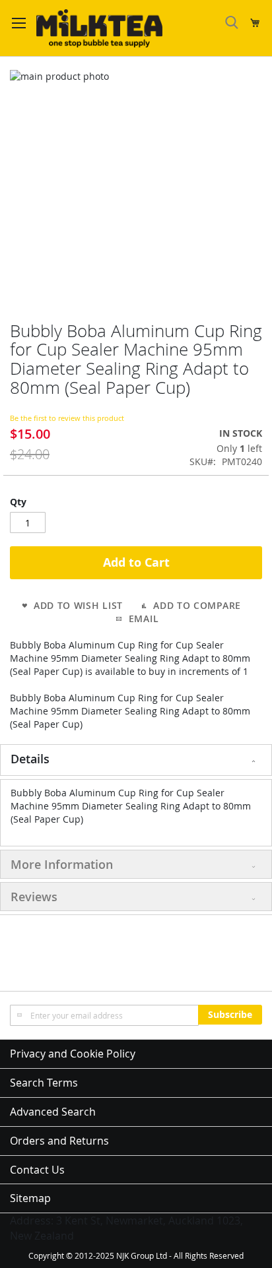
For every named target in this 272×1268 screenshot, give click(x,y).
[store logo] (99, 28)
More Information (62, 864)
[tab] (136, 760)
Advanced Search (53, 1111)
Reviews (34, 896)
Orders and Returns (59, 1140)
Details (30, 759)
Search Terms (44, 1082)
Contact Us (37, 1169)
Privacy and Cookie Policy (72, 1053)
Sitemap (30, 1198)
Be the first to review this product (67, 418)
